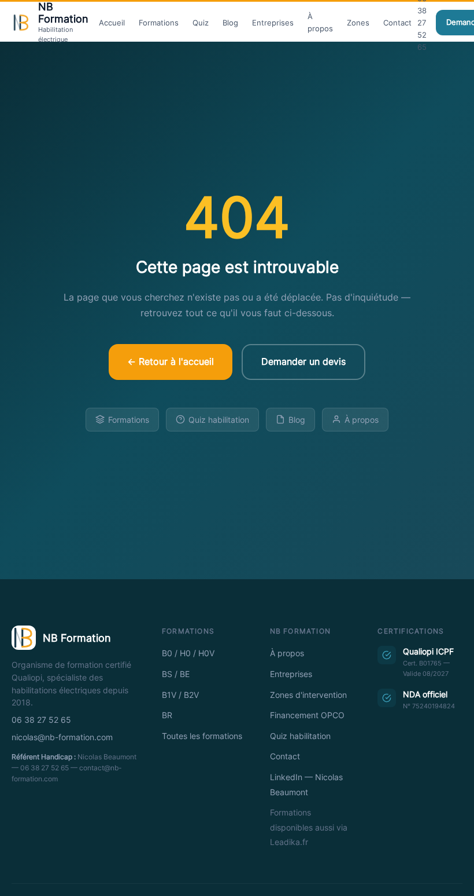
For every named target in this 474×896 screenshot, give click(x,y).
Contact (397, 22)
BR (167, 715)
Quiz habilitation (218, 420)
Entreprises (273, 22)
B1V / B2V (180, 695)
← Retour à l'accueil (170, 361)
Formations (159, 22)
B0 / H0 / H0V (188, 653)
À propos (320, 22)
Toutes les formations (202, 736)
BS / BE (176, 674)
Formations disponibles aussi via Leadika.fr (308, 827)
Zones (358, 22)
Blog (230, 22)
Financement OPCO (307, 715)
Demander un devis (303, 361)
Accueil (112, 22)
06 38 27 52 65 (41, 720)
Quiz (200, 22)
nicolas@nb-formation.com (62, 737)
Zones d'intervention (308, 695)
